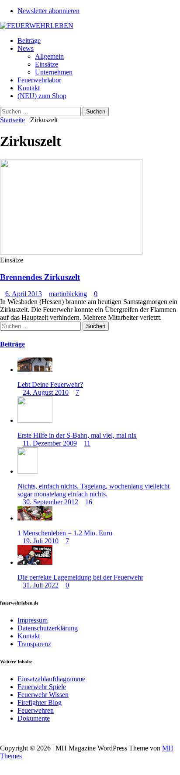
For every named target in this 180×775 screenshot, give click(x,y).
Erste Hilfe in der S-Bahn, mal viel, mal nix (77, 435)
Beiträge (29, 40)
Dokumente (33, 718)
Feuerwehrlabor (39, 80)
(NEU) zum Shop (41, 95)
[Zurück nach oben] (2, 733)
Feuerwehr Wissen (43, 694)
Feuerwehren (35, 710)
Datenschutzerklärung (47, 628)
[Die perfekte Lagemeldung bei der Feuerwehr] (34, 562)
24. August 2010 (46, 392)
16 (88, 502)
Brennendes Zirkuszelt (40, 277)
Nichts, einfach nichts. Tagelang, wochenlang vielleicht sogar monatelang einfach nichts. (93, 490)
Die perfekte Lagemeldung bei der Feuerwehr (80, 577)
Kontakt (28, 88)
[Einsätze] (71, 252)
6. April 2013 (23, 293)
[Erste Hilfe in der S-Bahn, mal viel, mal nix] (34, 420)
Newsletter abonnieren (48, 10)
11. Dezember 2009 (50, 443)
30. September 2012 (50, 502)
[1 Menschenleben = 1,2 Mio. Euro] (34, 518)
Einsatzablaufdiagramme (51, 679)
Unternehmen (54, 72)
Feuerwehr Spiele (41, 686)
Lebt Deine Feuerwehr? (50, 384)
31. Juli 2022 (41, 585)
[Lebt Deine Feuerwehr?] (34, 369)
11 (87, 443)
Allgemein (49, 56)
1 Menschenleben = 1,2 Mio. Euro (64, 533)
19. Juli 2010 (41, 541)
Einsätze (46, 64)
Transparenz (34, 644)
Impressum (32, 620)
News (25, 48)
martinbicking (68, 293)
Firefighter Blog (39, 702)
